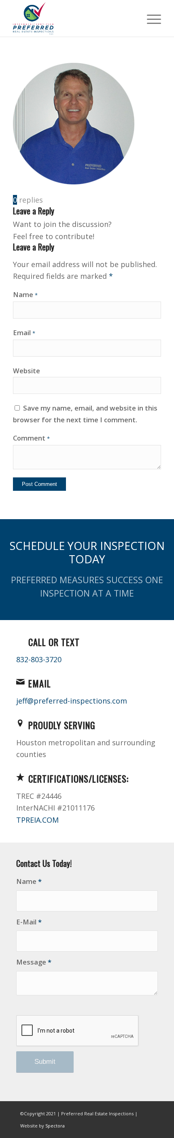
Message (33, 962)
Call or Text (54, 642)
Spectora (55, 1126)
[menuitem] (150, 18)
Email (24, 332)
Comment (31, 438)
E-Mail (29, 921)
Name (25, 294)
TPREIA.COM (37, 820)
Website (26, 370)
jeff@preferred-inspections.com (71, 701)
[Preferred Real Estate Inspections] (72, 18)
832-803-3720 (39, 659)
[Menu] (150, 18)
